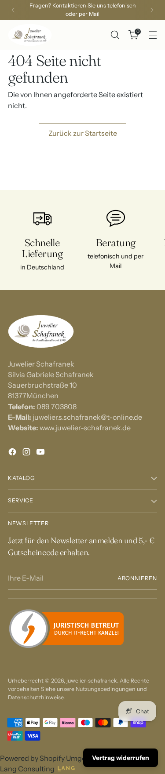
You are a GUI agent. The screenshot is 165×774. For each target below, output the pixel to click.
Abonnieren (137, 578)
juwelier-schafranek (91, 680)
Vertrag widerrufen (120, 758)
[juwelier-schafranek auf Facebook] (13, 453)
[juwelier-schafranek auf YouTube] (41, 453)
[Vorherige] (13, 10)
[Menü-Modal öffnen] (152, 35)
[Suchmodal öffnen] (115, 35)
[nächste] (151, 10)
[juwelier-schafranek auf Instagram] (27, 453)
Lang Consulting (27, 768)
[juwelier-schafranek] (30, 35)
